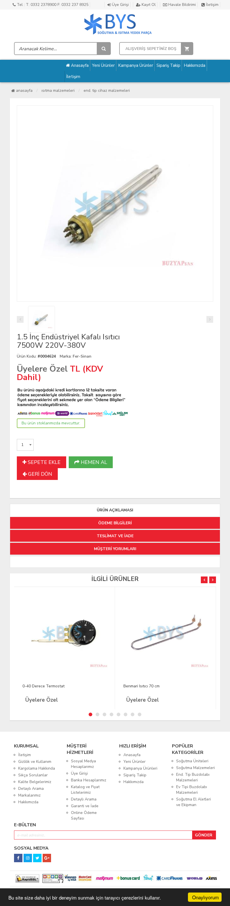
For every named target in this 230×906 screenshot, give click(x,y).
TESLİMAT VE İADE (115, 536)
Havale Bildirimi (181, 4)
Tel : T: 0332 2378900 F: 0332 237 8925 (52, 4)
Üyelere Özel (42, 369)
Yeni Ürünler (103, 65)
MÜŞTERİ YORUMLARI (115, 549)
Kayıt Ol (148, 4)
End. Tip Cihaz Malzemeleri (107, 90)
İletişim (212, 4)
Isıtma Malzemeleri (58, 90)
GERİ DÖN (39, 474)
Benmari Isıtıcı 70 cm (141, 686)
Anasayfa (79, 65)
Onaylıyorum (205, 897)
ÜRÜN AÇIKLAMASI (115, 510)
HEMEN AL (93, 462)
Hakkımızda (194, 65)
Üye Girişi (120, 4)
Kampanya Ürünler (135, 65)
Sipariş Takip (168, 65)
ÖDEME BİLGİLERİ (115, 523)
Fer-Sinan (82, 356)
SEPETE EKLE (43, 462)
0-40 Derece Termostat (43, 686)
